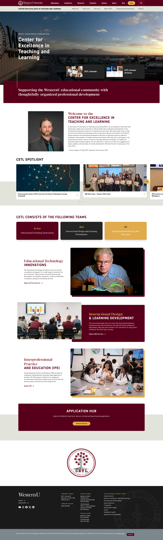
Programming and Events (125, 9)
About (114, 3)
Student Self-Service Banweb (112, 514)
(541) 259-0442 (84, 509)
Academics (68, 3)
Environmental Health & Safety (113, 501)
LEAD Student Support (110, 507)
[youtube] (19, 507)
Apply (131, 3)
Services (97, 9)
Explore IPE (27, 386)
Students (93, 3)
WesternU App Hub (81, 423)
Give (123, 3)
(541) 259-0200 (84, 501)
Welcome (75, 9)
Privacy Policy (120, 533)
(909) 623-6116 (65, 500)
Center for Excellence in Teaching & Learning (117, 498)
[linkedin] (33, 507)
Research (81, 3)
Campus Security (109, 496)
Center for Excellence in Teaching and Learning (39, 9)
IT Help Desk (107, 505)
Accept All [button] (130, 534)
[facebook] (26, 507)
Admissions (55, 3)
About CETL (108, 9)
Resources (86, 9)
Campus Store (22, 503)
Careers (20, 500)
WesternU (20, 34)
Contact (141, 9)
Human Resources (109, 503)
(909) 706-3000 (65, 506)
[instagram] (23, 507)
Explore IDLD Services (96, 334)
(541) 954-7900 (84, 521)
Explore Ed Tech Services (32, 283)
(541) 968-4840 (84, 517)
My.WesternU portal (109, 512)
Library (106, 510)
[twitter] (30, 507)
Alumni (104, 3)
